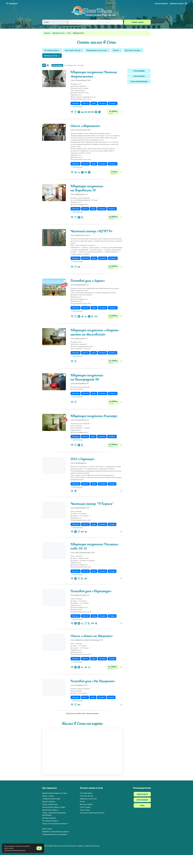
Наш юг (47, 33)
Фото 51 (85, 484)
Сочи (69, 33)
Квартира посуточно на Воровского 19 (87, 188)
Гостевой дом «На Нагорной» (93, 681)
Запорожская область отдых (53, 807)
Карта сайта (47, 829)
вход (142, 805)
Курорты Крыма (48, 801)
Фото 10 (85, 164)
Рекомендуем (57, 65)
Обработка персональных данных (55, 832)
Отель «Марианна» (85, 126)
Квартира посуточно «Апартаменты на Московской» (95, 332)
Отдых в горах (48, 796)
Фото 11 (85, 353)
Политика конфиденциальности (14, 850)
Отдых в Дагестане (49, 804)
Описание (75, 103)
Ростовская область (50, 821)
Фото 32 (86, 616)
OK (39, 848)
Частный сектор (73, 50)
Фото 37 (85, 308)
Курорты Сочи (58, 33)
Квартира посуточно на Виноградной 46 (87, 377)
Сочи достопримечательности (92, 813)
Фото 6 (85, 209)
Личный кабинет (161, 4)
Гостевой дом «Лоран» (88, 281)
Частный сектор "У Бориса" (92, 504)
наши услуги (142, 794)
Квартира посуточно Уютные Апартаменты (94, 74)
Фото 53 (86, 258)
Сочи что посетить (139, 82)
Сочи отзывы (139, 71)
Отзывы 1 (112, 103)
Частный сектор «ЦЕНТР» (92, 231)
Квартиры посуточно (97, 50)
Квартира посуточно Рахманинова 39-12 (95, 546)
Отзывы (112, 484)
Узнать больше (77, 106)
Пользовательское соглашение (54, 834)
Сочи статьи (139, 76)
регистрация (142, 800)
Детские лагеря (133, 50)
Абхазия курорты (49, 818)
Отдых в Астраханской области (55, 824)
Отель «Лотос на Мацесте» (92, 636)
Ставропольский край (51, 799)
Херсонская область (50, 810)
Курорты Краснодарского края (54, 793)
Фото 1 (85, 697)
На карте (102, 103)
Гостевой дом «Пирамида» (91, 591)
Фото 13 (85, 103)
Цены (94, 103)
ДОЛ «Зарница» (83, 459)
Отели (117, 50)
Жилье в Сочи (52, 55)
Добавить (177, 4)
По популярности (70, 65)
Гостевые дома (52, 50)
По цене (81, 65)
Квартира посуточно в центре (94, 416)
